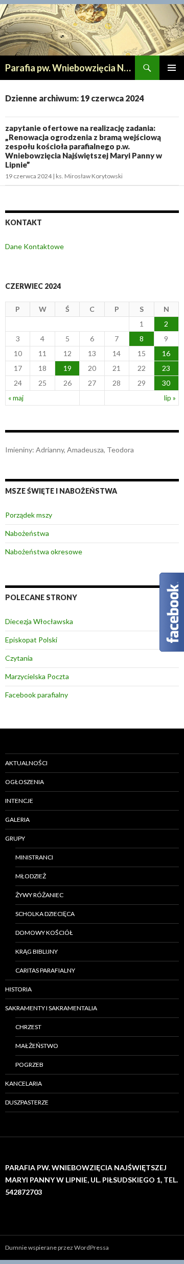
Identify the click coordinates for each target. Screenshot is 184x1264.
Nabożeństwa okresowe (43, 551)
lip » (170, 397)
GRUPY (15, 838)
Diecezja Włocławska (39, 621)
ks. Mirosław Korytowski (89, 176)
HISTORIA (18, 989)
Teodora (120, 449)
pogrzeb (29, 1064)
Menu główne (171, 68)
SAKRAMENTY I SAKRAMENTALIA (51, 1008)
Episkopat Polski (31, 639)
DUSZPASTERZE (27, 1102)
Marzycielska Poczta (37, 676)
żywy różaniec (39, 895)
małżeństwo (36, 1046)
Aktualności (26, 763)
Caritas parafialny (45, 970)
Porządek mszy (28, 514)
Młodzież (30, 876)
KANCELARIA (23, 1083)
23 (166, 368)
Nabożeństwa (27, 533)
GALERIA (17, 819)
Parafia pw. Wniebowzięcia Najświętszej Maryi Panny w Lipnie (70, 67)
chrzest (28, 1027)
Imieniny (18, 449)
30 (166, 383)
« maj (16, 397)
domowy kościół (44, 932)
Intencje (19, 800)
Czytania (19, 658)
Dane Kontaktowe (34, 246)
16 (166, 353)
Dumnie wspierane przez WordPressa (57, 1247)
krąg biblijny (36, 951)
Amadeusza (85, 449)
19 (67, 368)
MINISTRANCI (34, 857)
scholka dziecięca (45, 914)
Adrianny (50, 449)
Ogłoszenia (24, 782)
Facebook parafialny (36, 694)
